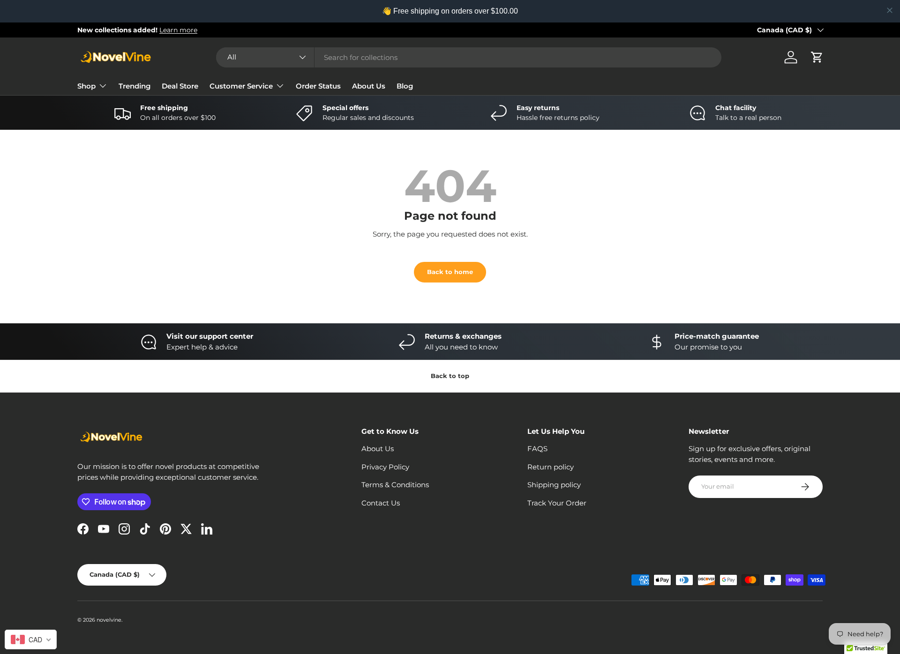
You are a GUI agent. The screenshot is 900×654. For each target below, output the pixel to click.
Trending (134, 86)
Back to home (450, 271)
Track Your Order (556, 502)
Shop (86, 86)
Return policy (550, 466)
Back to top (450, 375)
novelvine (109, 620)
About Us (368, 86)
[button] (817, 57)
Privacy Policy (385, 466)
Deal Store (180, 86)
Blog (405, 86)
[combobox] (468, 57)
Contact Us (380, 502)
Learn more (178, 30)
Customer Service (241, 86)
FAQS (537, 448)
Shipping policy (554, 484)
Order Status (318, 86)
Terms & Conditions (395, 484)
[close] (889, 10)
